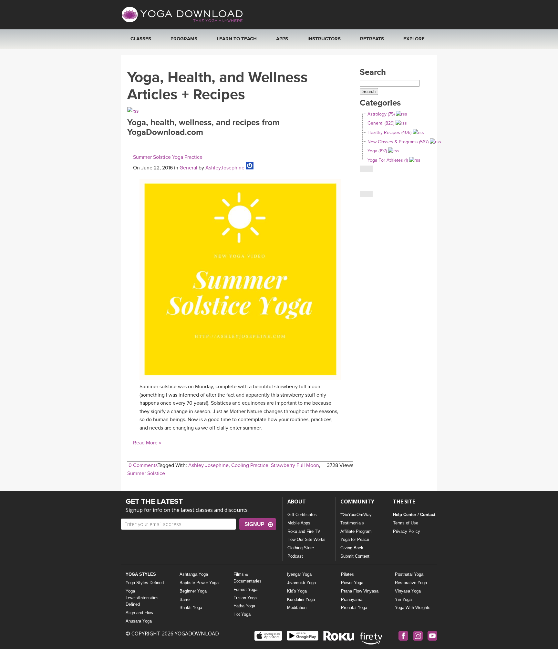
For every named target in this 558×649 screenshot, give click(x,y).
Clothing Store (300, 547)
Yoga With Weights (412, 607)
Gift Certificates (302, 514)
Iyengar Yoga (299, 574)
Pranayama (351, 599)
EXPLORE (414, 39)
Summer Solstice (146, 473)
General (188, 168)
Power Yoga (352, 582)
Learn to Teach (237, 39)
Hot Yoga (242, 614)
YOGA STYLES (141, 574)
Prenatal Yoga (354, 607)
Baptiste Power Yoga (199, 582)
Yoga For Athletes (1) (387, 160)
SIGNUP (254, 524)
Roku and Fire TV (303, 531)
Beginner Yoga (193, 591)
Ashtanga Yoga (194, 574)
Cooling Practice (249, 465)
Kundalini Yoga (301, 599)
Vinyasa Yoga (408, 591)
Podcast (295, 556)
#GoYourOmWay (356, 514)
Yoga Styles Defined (145, 582)
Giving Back (351, 547)
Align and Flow (139, 612)
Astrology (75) (381, 114)
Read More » (147, 443)
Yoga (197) (377, 151)
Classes (140, 39)
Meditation (296, 607)
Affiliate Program (356, 531)
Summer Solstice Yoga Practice (167, 157)
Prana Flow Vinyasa (359, 591)
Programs (183, 39)
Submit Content (354, 556)
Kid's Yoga (297, 591)
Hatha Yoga (244, 605)
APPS (282, 39)
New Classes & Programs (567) (398, 142)
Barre (185, 599)
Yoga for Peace (354, 539)
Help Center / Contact (414, 514)
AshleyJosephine (224, 168)
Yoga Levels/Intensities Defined (142, 598)
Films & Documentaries (247, 577)
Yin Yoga (403, 599)
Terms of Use (405, 523)
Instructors (324, 39)
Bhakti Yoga (191, 607)
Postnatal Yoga (409, 574)
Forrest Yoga (245, 589)
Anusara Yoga (139, 621)
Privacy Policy (406, 531)
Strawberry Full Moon (295, 465)
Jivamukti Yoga (301, 582)
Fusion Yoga (245, 597)
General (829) (380, 123)
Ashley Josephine (208, 465)
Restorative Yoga (411, 582)
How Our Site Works (306, 539)
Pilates (347, 574)
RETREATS (372, 39)
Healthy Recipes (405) (389, 132)
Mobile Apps (298, 523)
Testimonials (352, 523)
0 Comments (143, 465)
